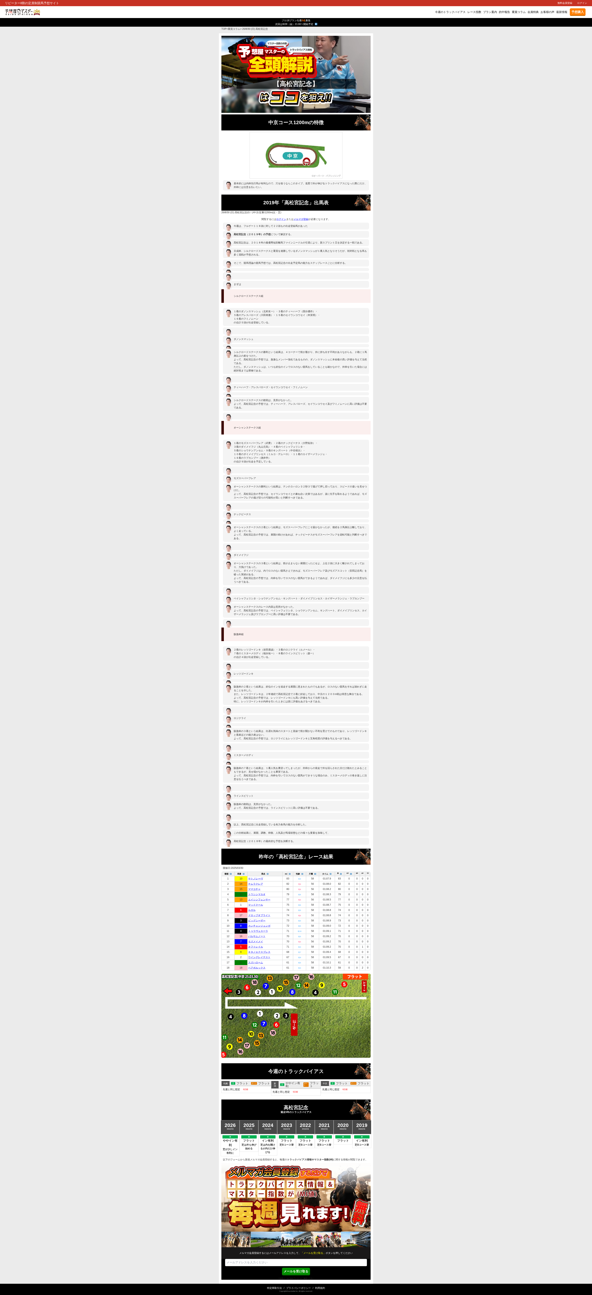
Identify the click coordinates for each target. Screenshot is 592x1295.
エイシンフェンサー (259, 899)
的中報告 (504, 12)
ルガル (252, 910)
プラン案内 (490, 12)
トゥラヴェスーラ (258, 931)
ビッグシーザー (256, 920)
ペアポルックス (256, 967)
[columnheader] (228, 874)
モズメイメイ (255, 941)
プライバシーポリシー (298, 1288)
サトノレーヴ (255, 878)
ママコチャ (254, 889)
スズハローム (255, 962)
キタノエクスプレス (259, 952)
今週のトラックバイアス (450, 12)
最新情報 (561, 12)
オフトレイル (255, 946)
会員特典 (533, 12)
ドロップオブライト (259, 915)
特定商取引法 (274, 1288)
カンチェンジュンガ (259, 925)
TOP (223, 29)
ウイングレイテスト (259, 957)
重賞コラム (519, 12)
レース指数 (474, 12)
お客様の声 (547, 12)
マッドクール (255, 905)
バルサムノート (256, 936)
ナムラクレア (255, 884)
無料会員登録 (564, 3)
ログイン (582, 3)
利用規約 (320, 1288)
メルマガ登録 (301, 219)
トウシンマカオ (256, 894)
